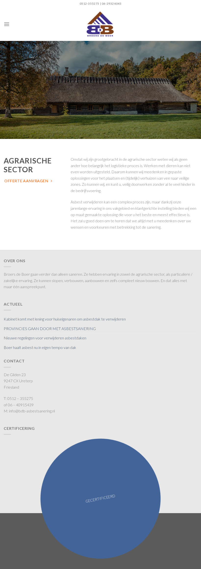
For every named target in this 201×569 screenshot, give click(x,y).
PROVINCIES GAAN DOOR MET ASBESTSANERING (50, 328)
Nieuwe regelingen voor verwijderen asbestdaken (45, 337)
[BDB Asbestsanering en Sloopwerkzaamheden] (100, 24)
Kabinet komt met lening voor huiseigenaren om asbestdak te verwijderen (65, 319)
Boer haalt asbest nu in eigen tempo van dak (40, 347)
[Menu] (7, 24)
